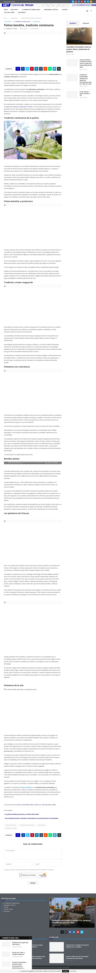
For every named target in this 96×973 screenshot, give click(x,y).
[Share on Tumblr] (41, 69)
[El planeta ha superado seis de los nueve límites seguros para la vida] (6, 944)
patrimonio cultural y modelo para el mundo (19, 107)
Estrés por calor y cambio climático (18, 953)
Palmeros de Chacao (11, 828)
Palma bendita (41, 825)
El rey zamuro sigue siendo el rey (85, 93)
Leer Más (73, 971)
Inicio (6, 9)
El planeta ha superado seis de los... (20, 943)
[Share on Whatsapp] (50, 69)
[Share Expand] (59, 69)
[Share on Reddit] (45, 69)
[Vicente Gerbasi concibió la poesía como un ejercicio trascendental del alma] (72, 62)
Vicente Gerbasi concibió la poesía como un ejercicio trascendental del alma (86, 63)
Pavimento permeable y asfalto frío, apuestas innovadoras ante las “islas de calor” (86, 79)
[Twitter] (73, 1)
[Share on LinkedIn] (36, 69)
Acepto (65, 971)
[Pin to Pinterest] (32, 69)
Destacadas (14, 18)
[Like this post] (18, 69)
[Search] (91, 11)
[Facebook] (70, 1)
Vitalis (54, 805)
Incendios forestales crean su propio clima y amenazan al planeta (78, 49)
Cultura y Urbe (9, 12)
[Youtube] (82, 1)
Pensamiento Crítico (51, 9)
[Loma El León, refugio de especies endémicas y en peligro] (56, 947)
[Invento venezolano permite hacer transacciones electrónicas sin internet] (6, 964)
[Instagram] (76, 1)
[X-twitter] (62, 932)
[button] (51, 912)
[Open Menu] (87, 11)
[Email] (85, 1)
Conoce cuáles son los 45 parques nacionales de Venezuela (77, 957)
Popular (86, 23)
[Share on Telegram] (54, 69)
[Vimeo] (88, 1)
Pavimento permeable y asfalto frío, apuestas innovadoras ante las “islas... (71, 921)
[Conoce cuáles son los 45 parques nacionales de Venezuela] (56, 958)
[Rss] (91, 1)
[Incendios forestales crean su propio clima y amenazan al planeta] (79, 36)
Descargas (21, 12)
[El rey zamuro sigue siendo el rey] (72, 94)
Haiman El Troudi (11, 29)
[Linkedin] (79, 1)
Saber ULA (38, 805)
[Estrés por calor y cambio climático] (6, 954)
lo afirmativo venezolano (26, 825)
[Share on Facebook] (23, 69)
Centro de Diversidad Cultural (25, 805)
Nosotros (14, 9)
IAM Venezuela (46, 805)
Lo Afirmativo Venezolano (31, 9)
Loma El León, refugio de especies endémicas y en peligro (77, 946)
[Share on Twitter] (27, 69)
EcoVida (64, 9)
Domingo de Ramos (10, 825)
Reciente (73, 23)
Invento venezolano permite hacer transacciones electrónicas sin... (19, 965)
